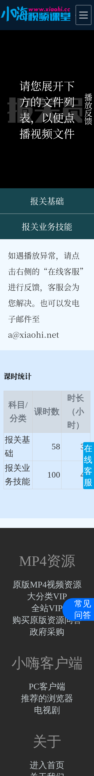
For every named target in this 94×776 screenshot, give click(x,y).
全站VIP (47, 608)
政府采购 (47, 632)
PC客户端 (47, 686)
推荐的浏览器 (47, 698)
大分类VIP (47, 596)
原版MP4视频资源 (47, 584)
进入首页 (47, 765)
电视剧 (47, 710)
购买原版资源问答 (47, 620)
